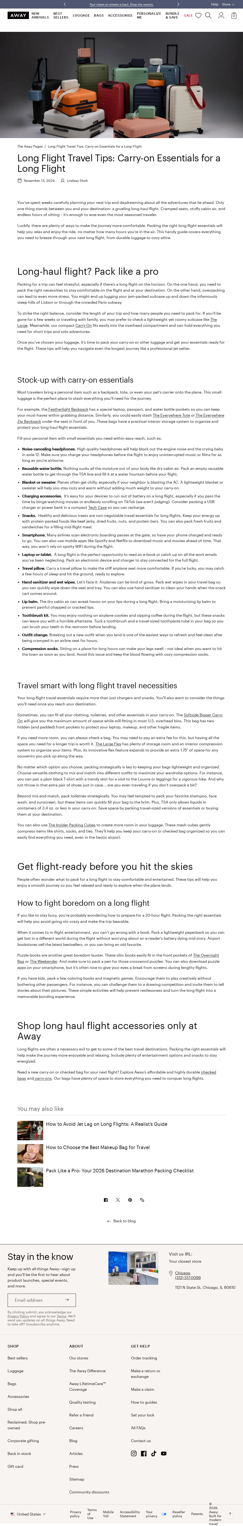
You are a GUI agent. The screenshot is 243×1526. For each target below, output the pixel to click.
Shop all (15, 1409)
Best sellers (61, 15)
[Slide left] (177, 4)
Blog (73, 1440)
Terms (61, 1316)
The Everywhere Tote (171, 415)
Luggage (81, 15)
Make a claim (142, 1389)
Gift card (15, 1466)
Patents (197, 1514)
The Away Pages (30, 146)
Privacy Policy (18, 1316)
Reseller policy (179, 1514)
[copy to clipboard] (142, 1200)
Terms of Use (92, 1514)
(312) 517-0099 (188, 1277)
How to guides (144, 1402)
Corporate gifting (23, 1440)
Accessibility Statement (130, 1514)
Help (215, 4)
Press (74, 1466)
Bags (99, 15)
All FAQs (138, 1427)
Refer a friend (81, 1415)
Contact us (141, 1440)
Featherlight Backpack (67, 409)
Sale (188, 15)
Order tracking (144, 1358)
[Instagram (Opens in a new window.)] (134, 1455)
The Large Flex (108, 743)
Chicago (182, 1273)
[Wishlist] (198, 15)
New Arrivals (40, 15)
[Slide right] (65, 4)
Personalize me (149, 15)
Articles (76, 1453)
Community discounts (89, 1492)
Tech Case (97, 507)
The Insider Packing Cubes (72, 825)
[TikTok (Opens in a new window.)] (154, 1455)
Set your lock (142, 1415)
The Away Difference (87, 1370)
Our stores (78, 1358)
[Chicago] (133, 1289)
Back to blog (124, 1220)
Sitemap (76, 1479)
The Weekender (43, 961)
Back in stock (19, 1453)
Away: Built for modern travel (215, 1518)
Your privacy (151, 1514)
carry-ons (43, 1078)
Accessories (120, 15)
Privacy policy (75, 1514)
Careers (76, 1427)
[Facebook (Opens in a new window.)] (144, 1455)
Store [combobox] (226, 4)
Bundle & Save (173, 15)
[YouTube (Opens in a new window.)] (164, 1455)
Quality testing (82, 1402)
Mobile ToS (108, 1514)
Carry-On (83, 325)
